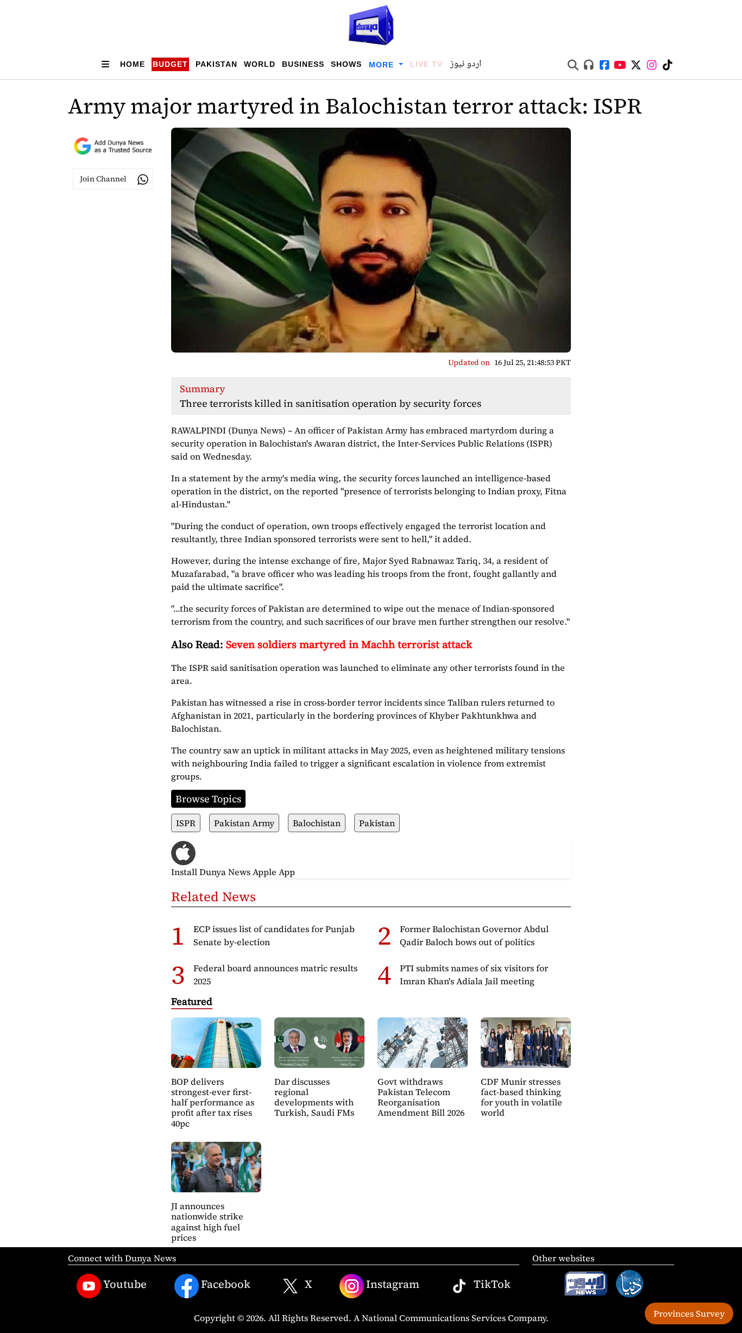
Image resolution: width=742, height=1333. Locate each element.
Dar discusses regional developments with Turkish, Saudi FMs (314, 1097)
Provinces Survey (689, 1313)
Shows (346, 64)
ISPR (186, 823)
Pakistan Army (244, 823)
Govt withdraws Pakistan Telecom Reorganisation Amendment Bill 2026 (421, 1097)
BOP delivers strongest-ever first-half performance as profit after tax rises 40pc (212, 1102)
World (259, 64)
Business (303, 64)
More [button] (383, 64)
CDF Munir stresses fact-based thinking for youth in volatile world (521, 1097)
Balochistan (317, 823)
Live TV (426, 64)
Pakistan (216, 64)
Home (132, 64)
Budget (170, 64)
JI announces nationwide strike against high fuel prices (207, 1221)
